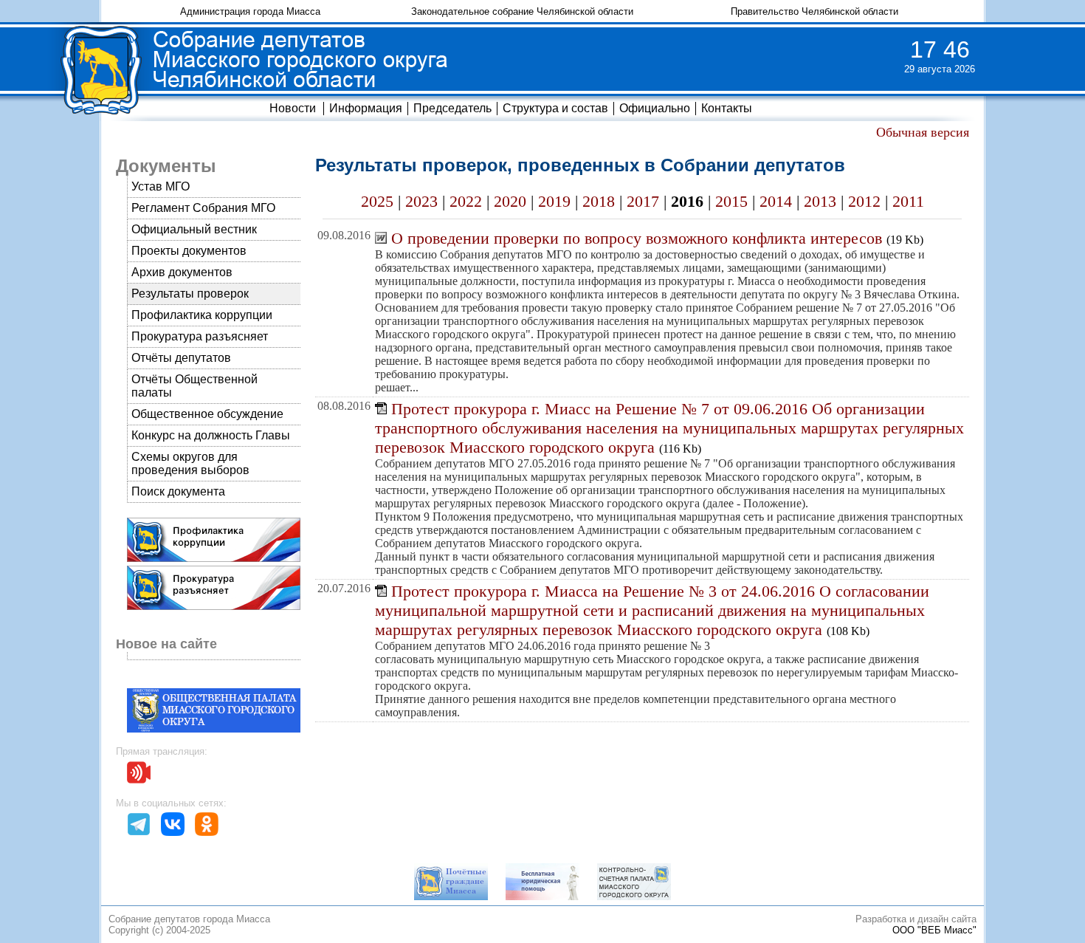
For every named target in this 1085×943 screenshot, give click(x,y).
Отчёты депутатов (181, 358)
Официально (654, 108)
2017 (643, 201)
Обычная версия (922, 132)
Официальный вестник (194, 229)
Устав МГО (160, 186)
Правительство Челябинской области (814, 11)
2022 (466, 201)
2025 (377, 201)
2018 (598, 201)
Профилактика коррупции (201, 315)
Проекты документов (189, 250)
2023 (421, 201)
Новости (292, 108)
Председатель (452, 108)
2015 (731, 201)
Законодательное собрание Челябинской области (522, 11)
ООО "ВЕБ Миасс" (934, 930)
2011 (908, 201)
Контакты (726, 108)
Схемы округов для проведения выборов (190, 463)
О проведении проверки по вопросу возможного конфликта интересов (636, 238)
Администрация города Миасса (250, 11)
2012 (864, 201)
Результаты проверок (190, 293)
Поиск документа (178, 491)
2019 (554, 201)
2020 (510, 201)
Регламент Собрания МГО (203, 208)
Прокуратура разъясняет (199, 336)
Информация (365, 108)
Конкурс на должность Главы (210, 435)
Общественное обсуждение (207, 414)
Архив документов (181, 272)
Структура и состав (555, 108)
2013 (820, 201)
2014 (776, 201)
